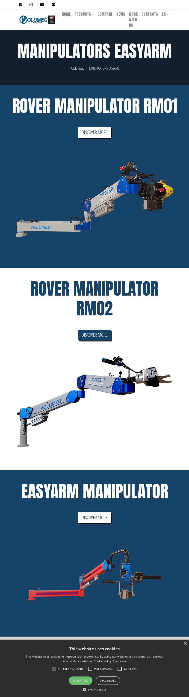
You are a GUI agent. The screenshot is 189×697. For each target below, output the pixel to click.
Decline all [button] (108, 680)
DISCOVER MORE (94, 132)
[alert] (94, 668)
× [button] (185, 643)
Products (82, 14)
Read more (120, 661)
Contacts (150, 14)
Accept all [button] (80, 680)
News (120, 14)
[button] (94, 689)
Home (66, 14)
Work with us (133, 19)
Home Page (76, 68)
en (164, 14)
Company (105, 14)
